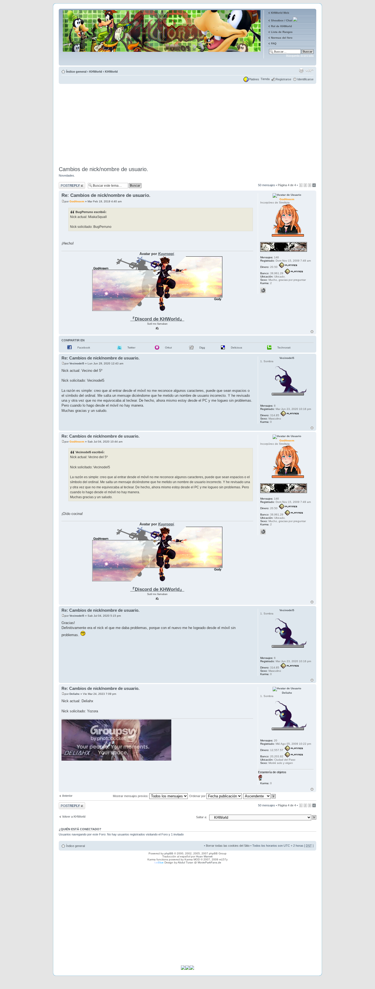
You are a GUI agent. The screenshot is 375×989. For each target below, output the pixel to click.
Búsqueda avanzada (300, 55)
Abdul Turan (185, 862)
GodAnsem (76, 201)
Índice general (76, 71)
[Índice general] (162, 61)
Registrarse (283, 79)
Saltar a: (201, 817)
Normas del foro (281, 37)
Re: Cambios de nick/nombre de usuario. (105, 195)
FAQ (273, 43)
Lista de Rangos (282, 31)
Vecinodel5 (76, 363)
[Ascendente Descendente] (259, 796)
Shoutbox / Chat (281, 20)
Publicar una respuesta (67, 185)
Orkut (168, 347)
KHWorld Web (280, 12)
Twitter (131, 347)
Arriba (312, 331)
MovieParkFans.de (209, 862)
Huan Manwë (204, 856)
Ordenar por (197, 796)
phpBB (168, 853)
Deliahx (74, 693)
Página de (287, 185)
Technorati (283, 347)
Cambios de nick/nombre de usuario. (103, 169)
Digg (202, 347)
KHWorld (95, 71)
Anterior (67, 795)
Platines (254, 79)
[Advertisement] (187, 123)
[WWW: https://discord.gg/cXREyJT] (263, 290)
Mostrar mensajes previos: (131, 796)
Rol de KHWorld (281, 26)
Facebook (83, 347)
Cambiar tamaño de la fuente (310, 70)
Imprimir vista (301, 70)
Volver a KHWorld (73, 816)
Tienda (265, 79)
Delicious (236, 347)
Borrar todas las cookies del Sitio (228, 845)
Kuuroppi (166, 254)
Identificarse (305, 79)
